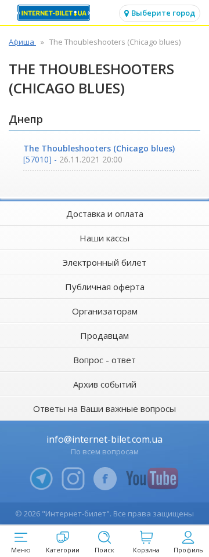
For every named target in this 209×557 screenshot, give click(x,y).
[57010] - (99, 154)
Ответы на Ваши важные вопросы (104, 408)
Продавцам (104, 335)
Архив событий (104, 384)
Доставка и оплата (104, 213)
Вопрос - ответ (104, 360)
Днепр (26, 119)
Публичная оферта (105, 286)
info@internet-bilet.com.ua (104, 439)
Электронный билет (104, 262)
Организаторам (105, 311)
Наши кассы (104, 238)
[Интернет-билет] (55, 13)
